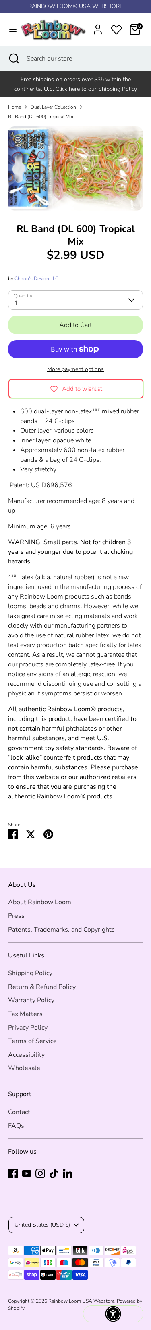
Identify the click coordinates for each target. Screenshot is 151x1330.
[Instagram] (40, 1173)
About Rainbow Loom (39, 902)
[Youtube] (26, 1173)
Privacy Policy (28, 1027)
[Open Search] (13, 58)
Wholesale (24, 1068)
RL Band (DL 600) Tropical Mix (40, 116)
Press (16, 915)
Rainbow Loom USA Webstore (81, 1301)
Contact (19, 1112)
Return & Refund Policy (42, 986)
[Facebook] (13, 1173)
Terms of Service (32, 1041)
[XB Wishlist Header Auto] (116, 28)
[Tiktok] (54, 1173)
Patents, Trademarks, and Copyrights (61, 929)
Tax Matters (25, 1014)
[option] (75, 168)
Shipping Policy (30, 973)
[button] (113, 1314)
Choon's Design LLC (36, 278)
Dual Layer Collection (53, 107)
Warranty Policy (31, 1000)
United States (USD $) (42, 1225)
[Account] (98, 26)
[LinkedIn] (67, 1173)
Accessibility (26, 1054)
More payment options (75, 369)
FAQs (16, 1125)
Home (14, 107)
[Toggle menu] (9, 29)
